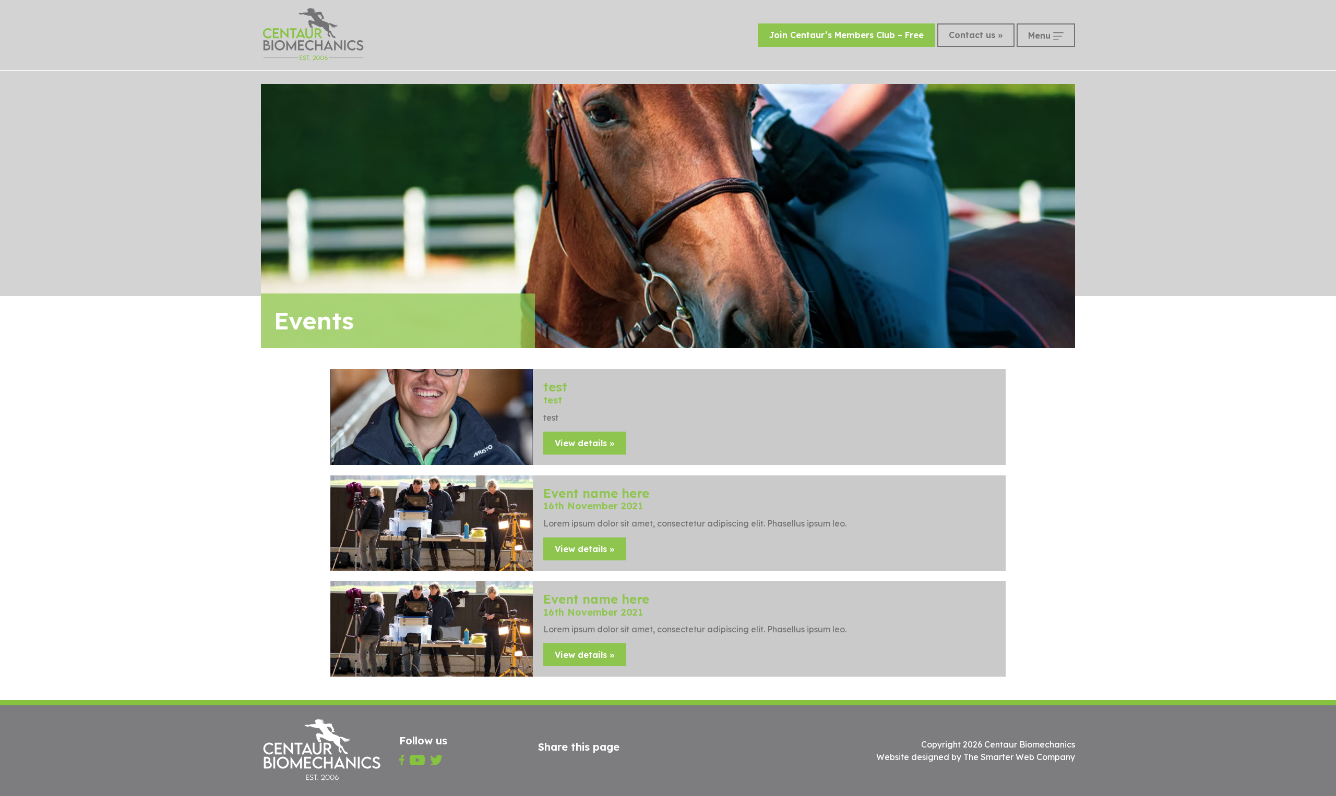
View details (581, 443)
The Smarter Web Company (1019, 757)
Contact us (972, 35)
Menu (1040, 35)
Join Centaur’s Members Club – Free (846, 35)
